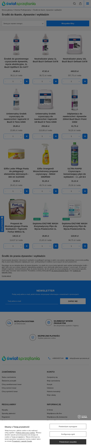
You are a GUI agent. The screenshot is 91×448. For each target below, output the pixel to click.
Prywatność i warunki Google (22, 441)
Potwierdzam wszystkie (68, 442)
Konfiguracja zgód (68, 434)
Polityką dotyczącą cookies (25, 433)
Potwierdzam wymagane (68, 426)
